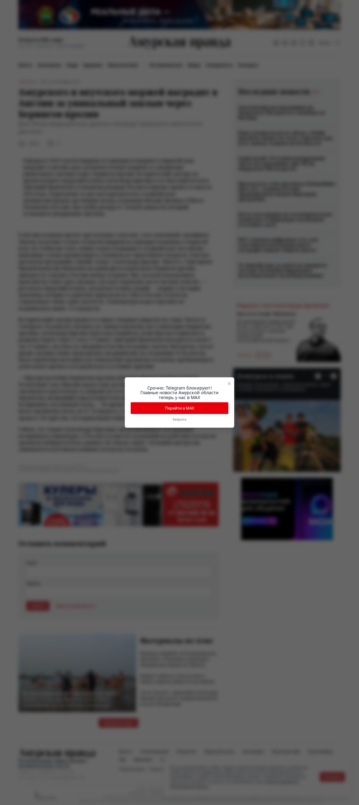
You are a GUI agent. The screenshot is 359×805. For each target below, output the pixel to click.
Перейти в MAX (179, 408)
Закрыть (179, 419)
